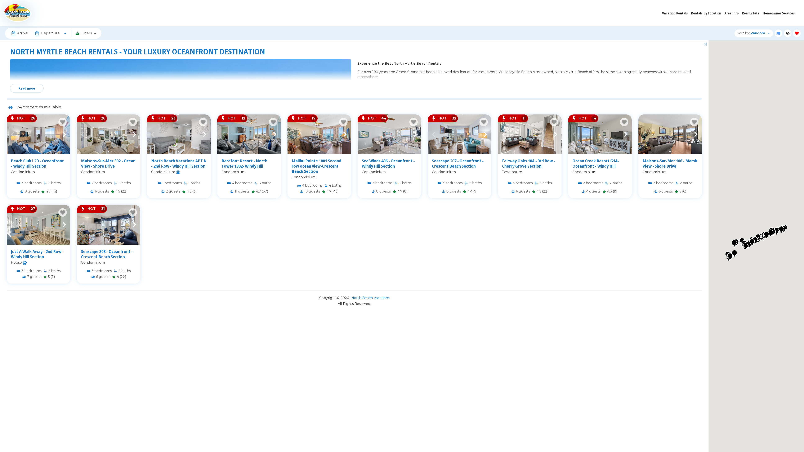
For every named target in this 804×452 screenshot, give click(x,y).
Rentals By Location (706, 13)
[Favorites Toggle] (797, 33)
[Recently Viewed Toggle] (787, 33)
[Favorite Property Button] (62, 122)
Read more (27, 88)
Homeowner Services (779, 13)
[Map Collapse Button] (705, 44)
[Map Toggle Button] (778, 33)
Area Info (731, 13)
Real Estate (750, 13)
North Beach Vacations (370, 298)
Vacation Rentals (675, 13)
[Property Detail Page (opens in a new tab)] (38, 134)
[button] (12, 134)
